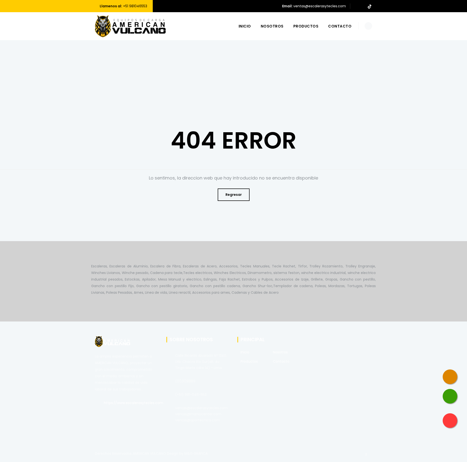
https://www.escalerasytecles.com (133, 402)
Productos (306, 26)
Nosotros (272, 26)
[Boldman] (130, 26)
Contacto (339, 26)
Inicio (245, 26)
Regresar (233, 194)
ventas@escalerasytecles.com (319, 6)
